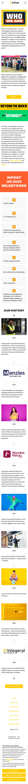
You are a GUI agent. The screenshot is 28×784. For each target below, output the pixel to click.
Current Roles (14, 715)
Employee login (12, 736)
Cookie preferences (14, 779)
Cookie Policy (9, 759)
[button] (25, 3)
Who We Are (14, 702)
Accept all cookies (14, 770)
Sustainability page (15, 160)
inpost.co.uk (14, 729)
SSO (18, 736)
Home (14, 698)
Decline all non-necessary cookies (14, 775)
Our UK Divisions (14, 711)
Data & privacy (14, 720)
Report (3, 164)
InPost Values (14, 707)
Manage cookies (14, 724)
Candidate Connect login (14, 738)
